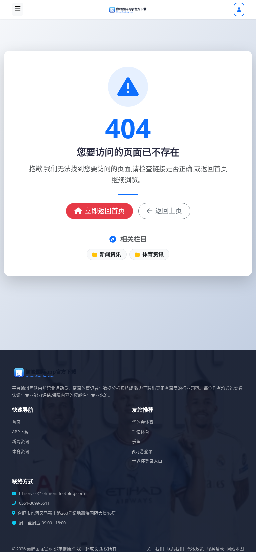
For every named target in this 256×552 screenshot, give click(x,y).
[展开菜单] (17, 9)
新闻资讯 (109, 254)
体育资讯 (152, 254)
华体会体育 (143, 422)
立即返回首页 (105, 210)
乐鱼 (136, 441)
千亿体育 (140, 432)
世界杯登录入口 (147, 461)
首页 (16, 422)
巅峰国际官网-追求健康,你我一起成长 (62, 549)
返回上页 (168, 210)
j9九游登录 (142, 451)
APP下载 (20, 432)
